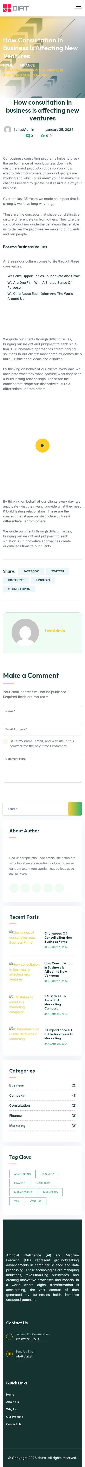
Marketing (42, 1126)
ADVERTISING (22, 1174)
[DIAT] (16, 8)
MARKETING (50, 1192)
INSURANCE (43, 1183)
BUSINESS (48, 1174)
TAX (16, 1201)
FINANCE (19, 1183)
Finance (27, 65)
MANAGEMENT (23, 1192)
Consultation (42, 1105)
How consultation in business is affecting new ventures (42, 110)
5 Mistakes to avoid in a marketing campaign (55, 1002)
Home (8, 65)
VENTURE (35, 1201)
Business (42, 1085)
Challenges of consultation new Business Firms (58, 937)
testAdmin (26, 129)
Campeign (42, 1095)
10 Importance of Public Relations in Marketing (58, 1034)
